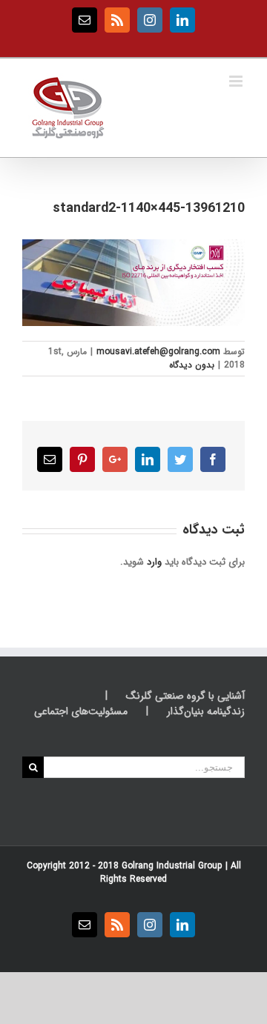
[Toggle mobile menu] (237, 81)
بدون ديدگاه (191, 365)
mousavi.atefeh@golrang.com (158, 352)
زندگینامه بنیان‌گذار (206, 711)
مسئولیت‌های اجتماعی (81, 711)
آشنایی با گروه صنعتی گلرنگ (185, 696)
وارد (154, 562)
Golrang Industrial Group (172, 866)
